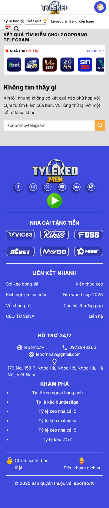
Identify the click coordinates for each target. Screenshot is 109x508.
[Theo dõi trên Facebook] (18, 187)
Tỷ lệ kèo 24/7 (57, 439)
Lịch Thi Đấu (7, 29)
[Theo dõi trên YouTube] (62, 187)
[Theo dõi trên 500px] (77, 187)
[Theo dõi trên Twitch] (91, 187)
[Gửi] (100, 125)
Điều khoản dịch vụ (82, 467)
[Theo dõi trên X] (47, 187)
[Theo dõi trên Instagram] (33, 187)
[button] (16, 29)
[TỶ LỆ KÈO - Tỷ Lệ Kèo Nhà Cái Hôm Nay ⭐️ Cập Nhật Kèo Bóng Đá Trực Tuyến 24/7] (54, 7)
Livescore (59, 21)
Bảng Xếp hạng (81, 21)
